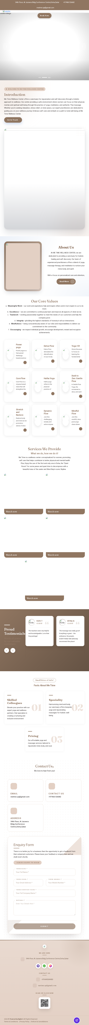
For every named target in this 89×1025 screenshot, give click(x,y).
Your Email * (22, 879)
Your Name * (22, 868)
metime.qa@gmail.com (45, 8)
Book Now (44, 15)
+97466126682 (69, 2)
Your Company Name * (26, 890)
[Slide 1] (39, 77)
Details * (20, 900)
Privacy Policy (24, 1021)
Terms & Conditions (11, 1021)
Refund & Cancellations (39, 1021)
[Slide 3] (48, 77)
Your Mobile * (55, 879)
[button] (6, 650)
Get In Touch (12, 120)
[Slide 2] (43, 77)
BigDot (20, 1019)
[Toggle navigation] (84, 14)
